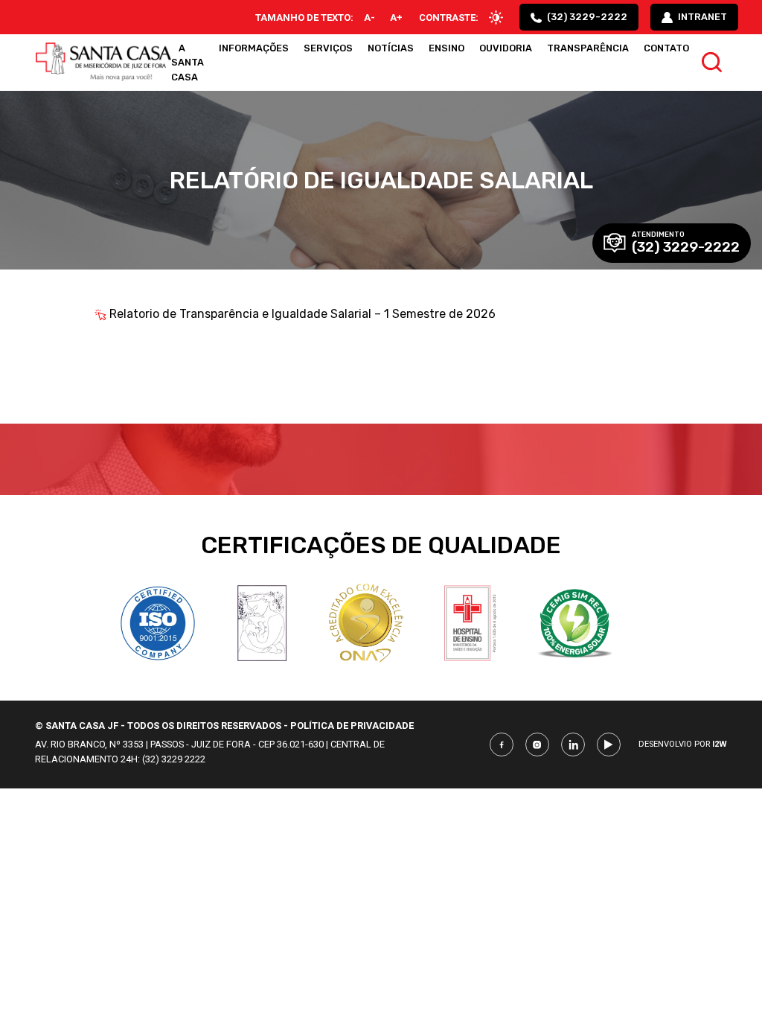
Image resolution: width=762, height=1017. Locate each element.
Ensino (446, 48)
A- (369, 17)
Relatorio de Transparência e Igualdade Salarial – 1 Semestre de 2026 (302, 314)
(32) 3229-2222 (586, 16)
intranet (701, 16)
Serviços (328, 48)
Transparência (588, 48)
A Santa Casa (187, 62)
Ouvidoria (505, 48)
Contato (666, 48)
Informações (254, 48)
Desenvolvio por (682, 744)
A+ (396, 17)
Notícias (391, 48)
